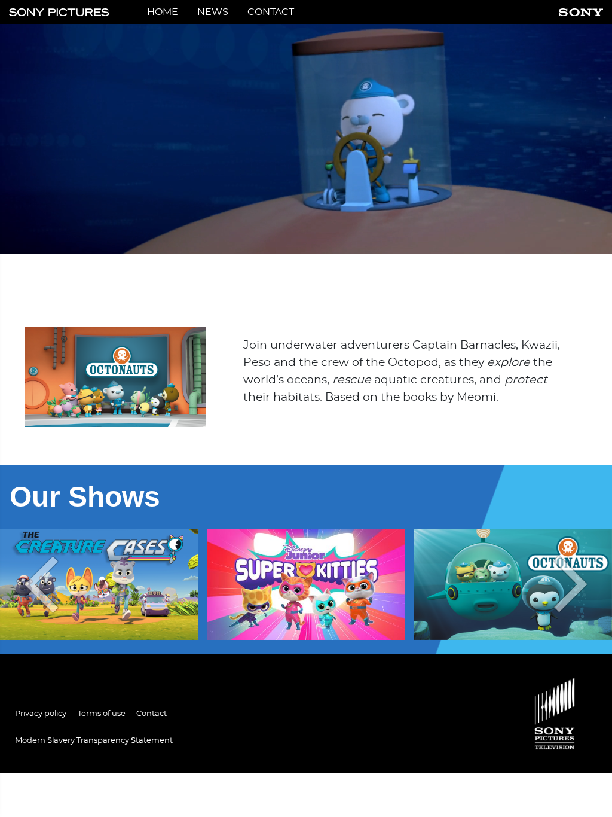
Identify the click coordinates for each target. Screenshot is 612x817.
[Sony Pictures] (59, 12)
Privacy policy (40, 714)
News (212, 12)
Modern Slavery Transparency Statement (94, 741)
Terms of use (102, 714)
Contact (270, 12)
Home (162, 12)
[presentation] (38, 584)
